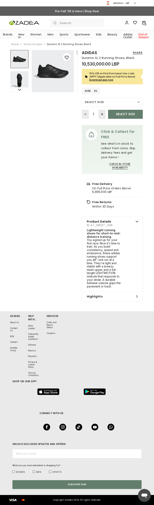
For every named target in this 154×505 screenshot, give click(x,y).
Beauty (112, 34)
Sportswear (82, 34)
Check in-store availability (119, 165)
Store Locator (31, 327)
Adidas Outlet (128, 35)
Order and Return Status (52, 325)
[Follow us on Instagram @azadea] (61, 427)
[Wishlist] (135, 23)
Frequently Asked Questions (33, 336)
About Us (14, 322)
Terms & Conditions (33, 374)
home (15, 44)
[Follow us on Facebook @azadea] (45, 427)
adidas (89, 52)
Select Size (94, 102)
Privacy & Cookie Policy (32, 364)
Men (51, 34)
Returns (32, 350)
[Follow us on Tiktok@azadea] (77, 427)
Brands (7, 34)
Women (36, 34)
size (88, 91)
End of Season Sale (144, 37)
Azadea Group (13, 349)
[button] (144, 23)
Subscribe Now (77, 484)
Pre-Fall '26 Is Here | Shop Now (77, 11)
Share (138, 53)
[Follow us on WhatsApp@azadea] (109, 427)
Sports (64, 34)
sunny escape (33, 44)
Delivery (32, 345)
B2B (12, 336)
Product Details (99, 221)
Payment (32, 356)
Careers (13, 342)
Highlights (95, 296)
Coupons (51, 333)
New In (21, 35)
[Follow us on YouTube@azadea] (93, 427)
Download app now (101, 79)
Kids (98, 34)
